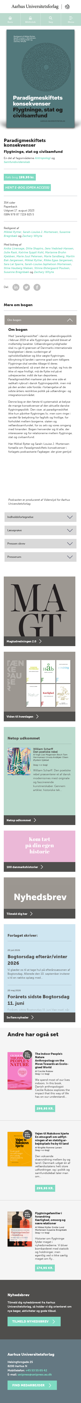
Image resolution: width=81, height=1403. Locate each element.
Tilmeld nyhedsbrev (30, 1321)
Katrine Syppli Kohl (31, 252)
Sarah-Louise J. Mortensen (40, 232)
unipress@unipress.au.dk (35, 1374)
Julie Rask (10, 252)
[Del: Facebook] (37, 287)
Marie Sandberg (54, 256)
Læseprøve (14, 530)
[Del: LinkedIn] (16, 287)
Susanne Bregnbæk (16, 272)
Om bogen (14, 320)
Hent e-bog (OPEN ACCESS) (27, 187)
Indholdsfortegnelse (20, 517)
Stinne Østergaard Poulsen (51, 268)
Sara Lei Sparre (13, 264)
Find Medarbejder (28, 1385)
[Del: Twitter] (27, 287)
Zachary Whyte (32, 236)
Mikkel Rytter (12, 232)
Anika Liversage (14, 248)
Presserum (14, 557)
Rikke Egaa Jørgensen (58, 260)
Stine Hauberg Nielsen (18, 268)
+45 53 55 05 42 (36, 1370)
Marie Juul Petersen (29, 256)
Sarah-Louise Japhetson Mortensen (48, 264)
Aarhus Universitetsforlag (40, 6)
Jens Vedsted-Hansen (59, 248)
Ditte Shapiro (34, 248)
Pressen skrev (16, 543)
